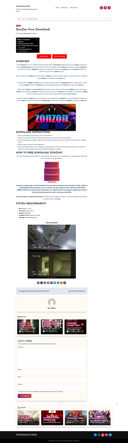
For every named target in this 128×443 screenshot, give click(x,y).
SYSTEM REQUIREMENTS (25, 49)
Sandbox (80, 418)
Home (57, 7)
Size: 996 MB (52, 178)
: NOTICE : (22, 47)
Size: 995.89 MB (51, 165)
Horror (18, 25)
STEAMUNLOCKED (23, 6)
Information (74, 7)
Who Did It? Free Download (52, 422)
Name (20, 369)
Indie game (22, 325)
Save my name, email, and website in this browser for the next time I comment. (41, 391)
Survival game (47, 326)
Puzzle (29, 325)
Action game (54, 322)
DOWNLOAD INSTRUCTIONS (25, 43)
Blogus (69, 441)
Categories (64, 7)
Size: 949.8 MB (52, 171)
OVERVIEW (20, 41)
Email (20, 377)
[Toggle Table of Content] (36, 39)
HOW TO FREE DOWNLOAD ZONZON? (28, 45)
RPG (103, 418)
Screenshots (24, 51)
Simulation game (71, 323)
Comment (21, 347)
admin (22, 33)
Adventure (22, 323)
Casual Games (23, 418)
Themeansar (75, 441)
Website (20, 384)
